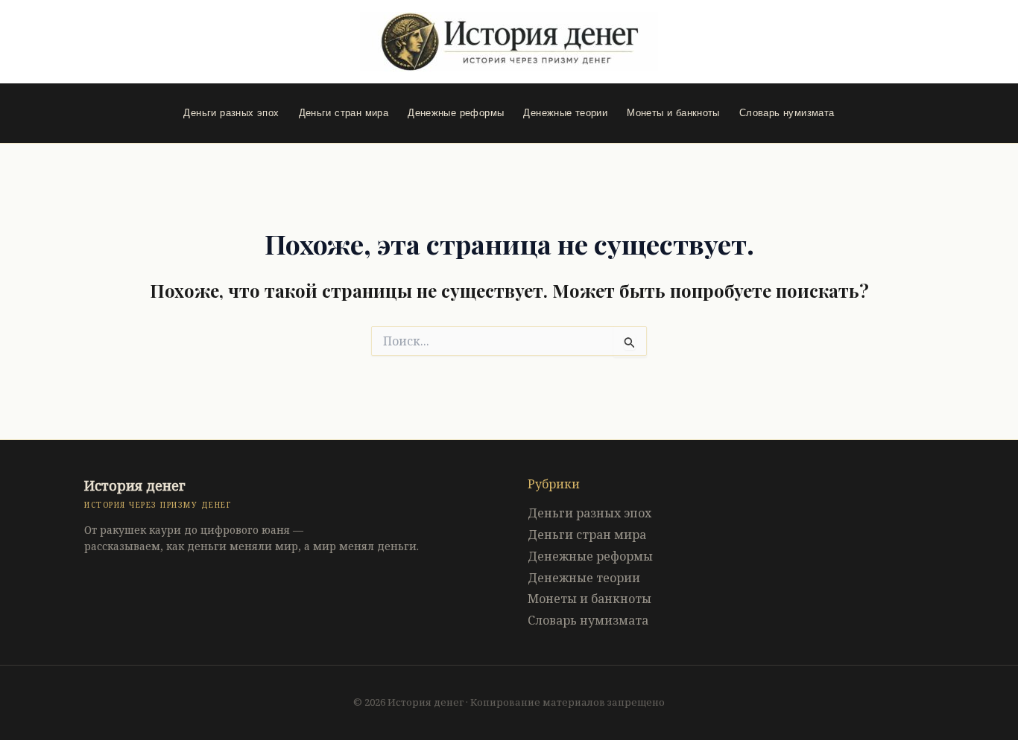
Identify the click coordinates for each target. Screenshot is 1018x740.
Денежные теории (565, 112)
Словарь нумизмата (787, 112)
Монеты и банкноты (673, 112)
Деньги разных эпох (231, 112)
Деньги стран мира (344, 112)
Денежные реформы (456, 112)
